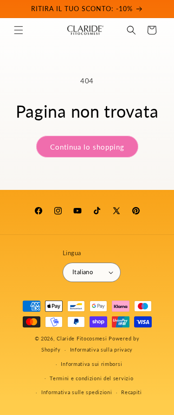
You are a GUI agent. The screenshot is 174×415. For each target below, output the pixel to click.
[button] (18, 30)
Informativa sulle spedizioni (76, 392)
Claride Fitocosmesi (82, 338)
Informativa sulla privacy (101, 349)
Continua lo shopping (87, 147)
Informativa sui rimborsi (91, 364)
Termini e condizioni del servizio (91, 378)
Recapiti (131, 392)
